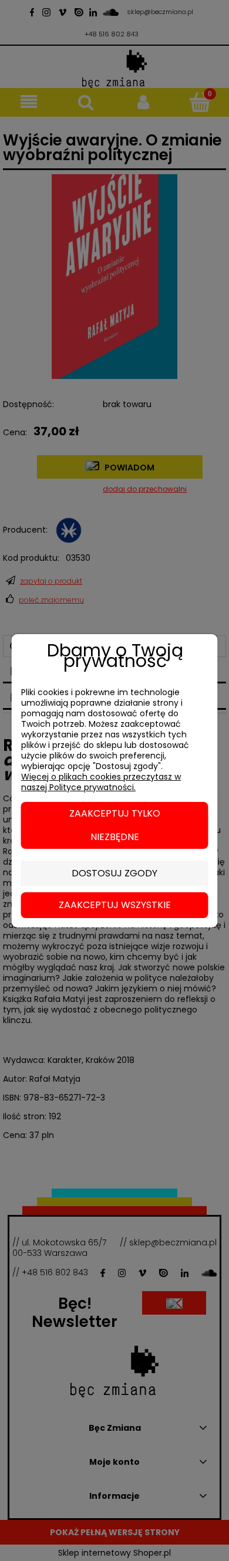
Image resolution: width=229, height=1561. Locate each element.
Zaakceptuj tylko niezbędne (114, 825)
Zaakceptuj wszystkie (115, 905)
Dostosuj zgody (114, 873)
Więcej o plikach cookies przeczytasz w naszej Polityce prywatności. (101, 782)
